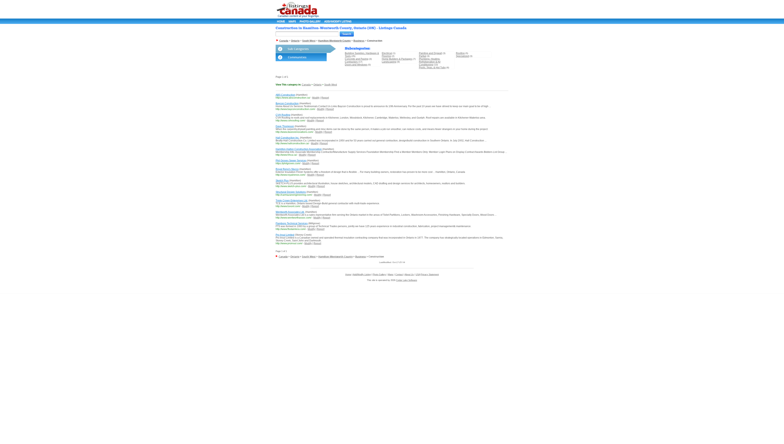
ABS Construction (285, 94)
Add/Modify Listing (337, 21)
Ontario (317, 84)
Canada (306, 84)
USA (418, 274)
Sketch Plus (282, 180)
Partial (422, 56)
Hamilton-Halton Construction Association (299, 149)
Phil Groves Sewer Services (291, 160)
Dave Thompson (285, 126)
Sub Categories (298, 49)
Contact (399, 274)
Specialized (462, 56)
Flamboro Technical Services (292, 223)
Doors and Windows (356, 64)
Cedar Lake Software (406, 280)
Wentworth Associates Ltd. (290, 212)
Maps (292, 21)
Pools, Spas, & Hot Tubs (432, 67)
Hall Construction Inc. (287, 137)
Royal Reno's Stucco (287, 169)
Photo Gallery (310, 21)
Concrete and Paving (356, 59)
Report (325, 97)
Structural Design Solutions (291, 192)
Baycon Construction (287, 103)
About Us (409, 274)
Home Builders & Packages (397, 59)
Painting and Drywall (430, 53)
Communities (297, 57)
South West (330, 84)
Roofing (460, 53)
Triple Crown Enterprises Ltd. (292, 200)
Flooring (386, 56)
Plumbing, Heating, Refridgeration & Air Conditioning (430, 62)
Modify (316, 97)
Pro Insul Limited (285, 234)
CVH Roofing (283, 114)
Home (281, 21)
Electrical (387, 53)
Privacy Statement (430, 274)
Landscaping (389, 61)
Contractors (351, 61)
